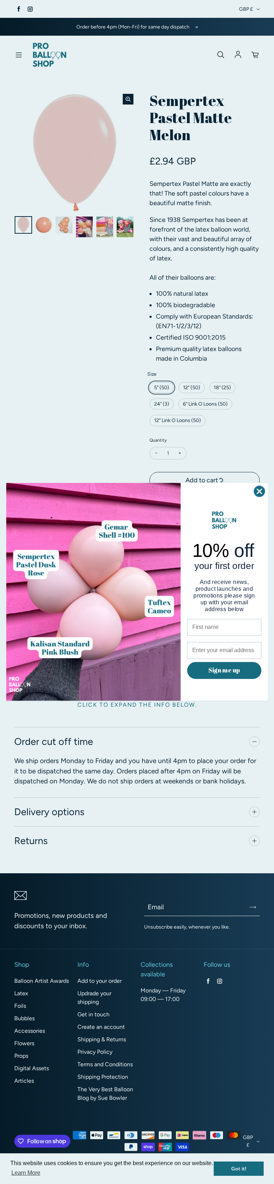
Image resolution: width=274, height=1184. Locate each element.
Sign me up (224, 670)
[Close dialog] (259, 491)
